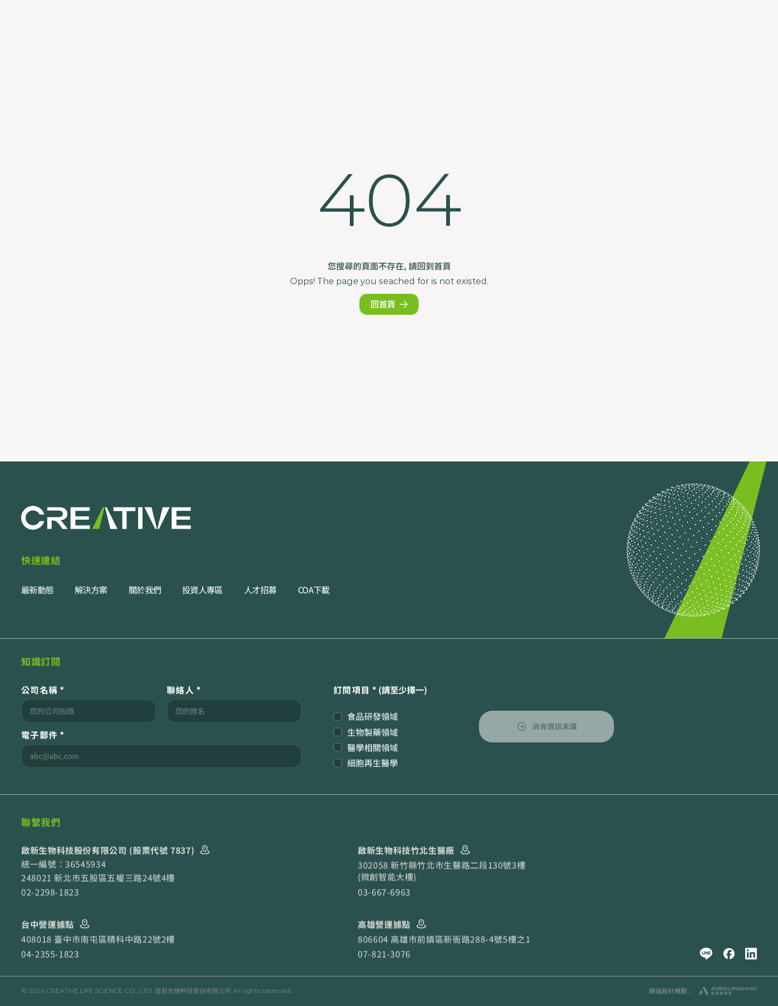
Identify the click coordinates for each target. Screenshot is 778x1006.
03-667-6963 (384, 891)
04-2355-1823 (50, 954)
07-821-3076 (384, 954)
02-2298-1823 (50, 891)
